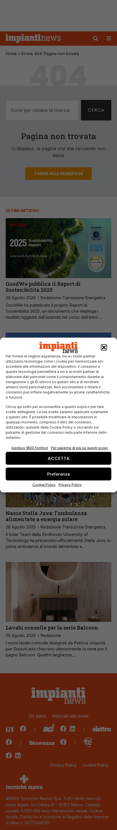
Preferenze (58, 474)
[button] (104, 347)
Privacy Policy (70, 485)
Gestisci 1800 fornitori (29, 448)
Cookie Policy (44, 485)
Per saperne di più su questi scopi (79, 448)
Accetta (59, 458)
